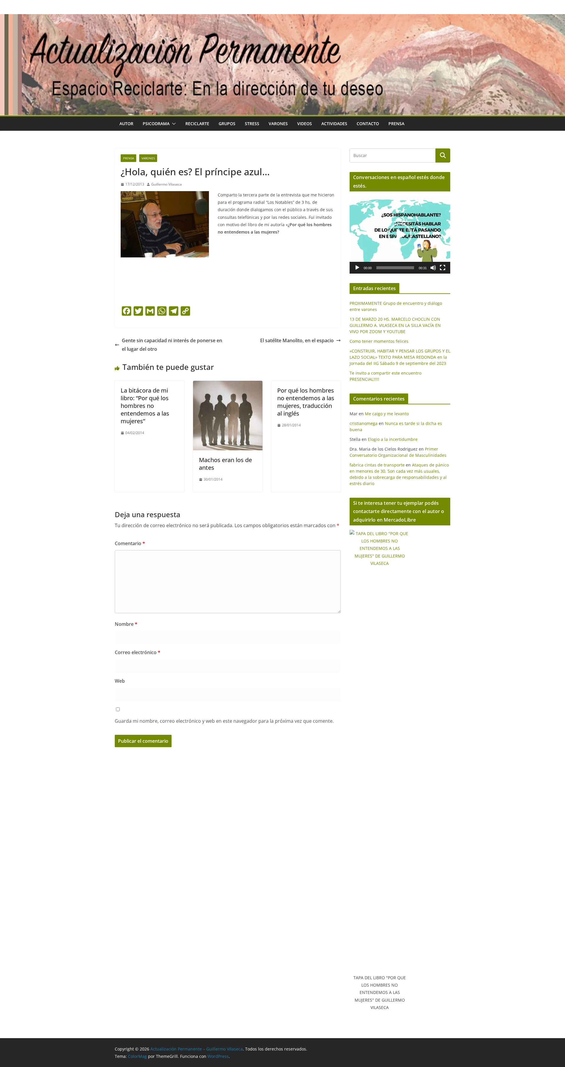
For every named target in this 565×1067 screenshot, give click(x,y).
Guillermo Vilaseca (166, 184)
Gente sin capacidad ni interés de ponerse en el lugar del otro (172, 344)
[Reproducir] (357, 268)
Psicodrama (156, 123)
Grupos (227, 123)
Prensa (396, 123)
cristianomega (364, 423)
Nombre (126, 624)
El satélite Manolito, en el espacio (297, 340)
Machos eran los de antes (225, 464)
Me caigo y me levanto (387, 413)
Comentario (130, 543)
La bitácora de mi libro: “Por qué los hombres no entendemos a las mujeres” (145, 405)
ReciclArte (197, 123)
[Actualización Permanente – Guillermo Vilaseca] (282, 18)
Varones (278, 123)
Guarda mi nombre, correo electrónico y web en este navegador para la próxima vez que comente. (224, 721)
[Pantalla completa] (443, 268)
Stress (252, 123)
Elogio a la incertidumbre (393, 439)
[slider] (395, 267)
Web (120, 681)
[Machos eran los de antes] (227, 385)
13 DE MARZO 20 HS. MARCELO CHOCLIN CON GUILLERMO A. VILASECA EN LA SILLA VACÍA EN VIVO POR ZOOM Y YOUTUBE (395, 325)
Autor (126, 123)
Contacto (368, 123)
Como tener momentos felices (379, 341)
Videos (304, 123)
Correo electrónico (137, 652)
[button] (173, 124)
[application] (400, 235)
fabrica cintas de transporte (377, 465)
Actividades (334, 123)
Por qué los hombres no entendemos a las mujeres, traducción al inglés (305, 401)
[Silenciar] (433, 268)
